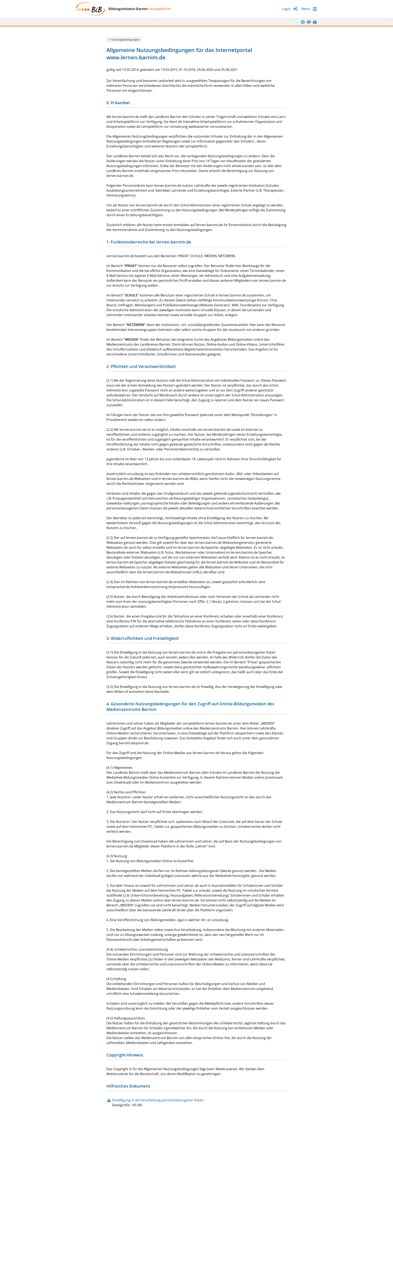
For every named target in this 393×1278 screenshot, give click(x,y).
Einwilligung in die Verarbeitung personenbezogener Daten (157, 1100)
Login (286, 9)
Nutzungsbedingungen (125, 39)
